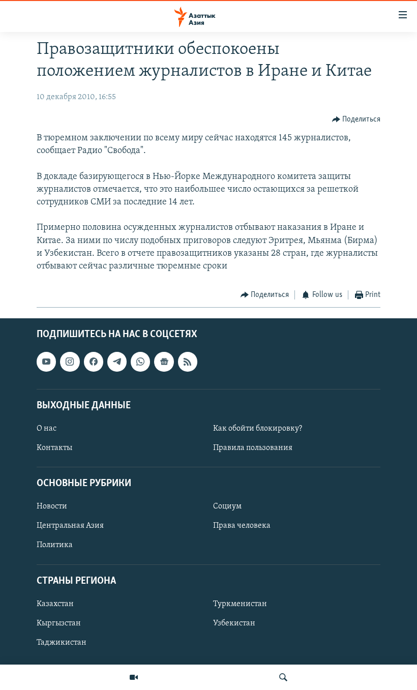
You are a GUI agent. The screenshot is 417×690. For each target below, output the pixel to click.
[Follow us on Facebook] (93, 361)
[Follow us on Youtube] (46, 361)
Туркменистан (240, 604)
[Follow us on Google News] (163, 361)
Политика (55, 545)
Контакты (54, 448)
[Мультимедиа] (133, 677)
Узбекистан (234, 623)
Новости (52, 506)
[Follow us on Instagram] (69, 361)
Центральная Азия (70, 526)
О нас (46, 429)
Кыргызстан (59, 623)
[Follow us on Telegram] (117, 361)
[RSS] (187, 361)
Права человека (242, 526)
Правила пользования (252, 448)
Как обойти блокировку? (257, 429)
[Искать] (283, 677)
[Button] (356, 119)
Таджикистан (61, 643)
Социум (227, 506)
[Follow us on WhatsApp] (140, 361)
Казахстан (55, 604)
